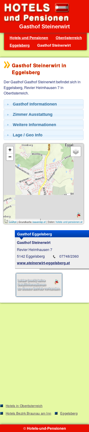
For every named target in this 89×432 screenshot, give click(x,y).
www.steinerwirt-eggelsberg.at (43, 262)
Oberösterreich (69, 37)
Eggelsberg (20, 45)
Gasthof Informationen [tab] (35, 104)
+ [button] (9, 150)
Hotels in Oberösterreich (24, 405)
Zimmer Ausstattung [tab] (32, 114)
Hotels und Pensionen (29, 37)
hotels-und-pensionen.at (69, 222)
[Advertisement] (44, 354)
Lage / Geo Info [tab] (27, 135)
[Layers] (76, 151)
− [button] (9, 157)
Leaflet (12, 222)
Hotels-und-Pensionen (46, 428)
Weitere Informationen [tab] (34, 124)
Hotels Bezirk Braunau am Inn (28, 413)
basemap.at (39, 222)
